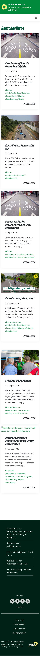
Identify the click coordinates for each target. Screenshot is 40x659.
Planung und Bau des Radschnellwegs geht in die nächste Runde (18, 224)
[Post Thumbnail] (20, 45)
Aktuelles (8, 90)
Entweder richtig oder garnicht (19, 298)
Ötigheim (21, 96)
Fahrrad (14, 410)
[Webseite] (27, 601)
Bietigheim (26, 93)
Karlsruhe (19, 477)
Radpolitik (29, 328)
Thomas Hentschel (20, 413)
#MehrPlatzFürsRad (13, 93)
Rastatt (21, 99)
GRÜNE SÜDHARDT (16, 4)
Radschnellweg (11, 99)
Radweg (9, 413)
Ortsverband (17, 322)
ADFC (24, 175)
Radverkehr (23, 257)
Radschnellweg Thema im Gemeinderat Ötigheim (17, 65)
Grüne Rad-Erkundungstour (18, 380)
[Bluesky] (12, 601)
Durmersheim (11, 96)
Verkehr (31, 257)
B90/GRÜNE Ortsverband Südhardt (19, 8)
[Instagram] (22, 601)
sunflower (18, 644)
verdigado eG (18, 647)
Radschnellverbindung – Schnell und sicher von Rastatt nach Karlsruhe (19, 440)
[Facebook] (17, 601)
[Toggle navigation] (36, 18)
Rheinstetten (10, 483)
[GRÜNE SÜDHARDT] (4, 7)
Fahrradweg (10, 477)
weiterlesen (29, 104)
